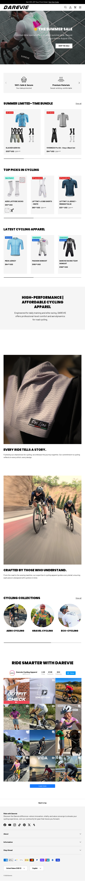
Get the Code (54, 2)
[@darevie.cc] (12, 673)
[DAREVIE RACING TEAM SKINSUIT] (69, 246)
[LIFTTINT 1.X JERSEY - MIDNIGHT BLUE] (69, 187)
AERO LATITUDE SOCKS (14, 201)
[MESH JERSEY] (15, 246)
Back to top (42, 803)
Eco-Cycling (69, 630)
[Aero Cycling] (15, 615)
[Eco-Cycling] (69, 615)
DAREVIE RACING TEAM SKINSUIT (68, 262)
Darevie (10, 875)
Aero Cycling (15, 630)
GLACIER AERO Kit (13, 148)
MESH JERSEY (10, 261)
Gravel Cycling (42, 630)
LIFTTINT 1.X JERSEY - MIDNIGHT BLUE (68, 202)
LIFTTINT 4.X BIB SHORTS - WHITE (42, 202)
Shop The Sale (64, 46)
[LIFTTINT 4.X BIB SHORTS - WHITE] (42, 187)
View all (78, 103)
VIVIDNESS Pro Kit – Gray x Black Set (61, 148)
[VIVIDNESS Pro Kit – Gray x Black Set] (63, 127)
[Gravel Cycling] (42, 615)
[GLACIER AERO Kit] (22, 127)
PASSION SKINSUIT (39, 261)
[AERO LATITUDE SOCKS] (15, 187)
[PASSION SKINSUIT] (42, 246)
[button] (75, 7)
